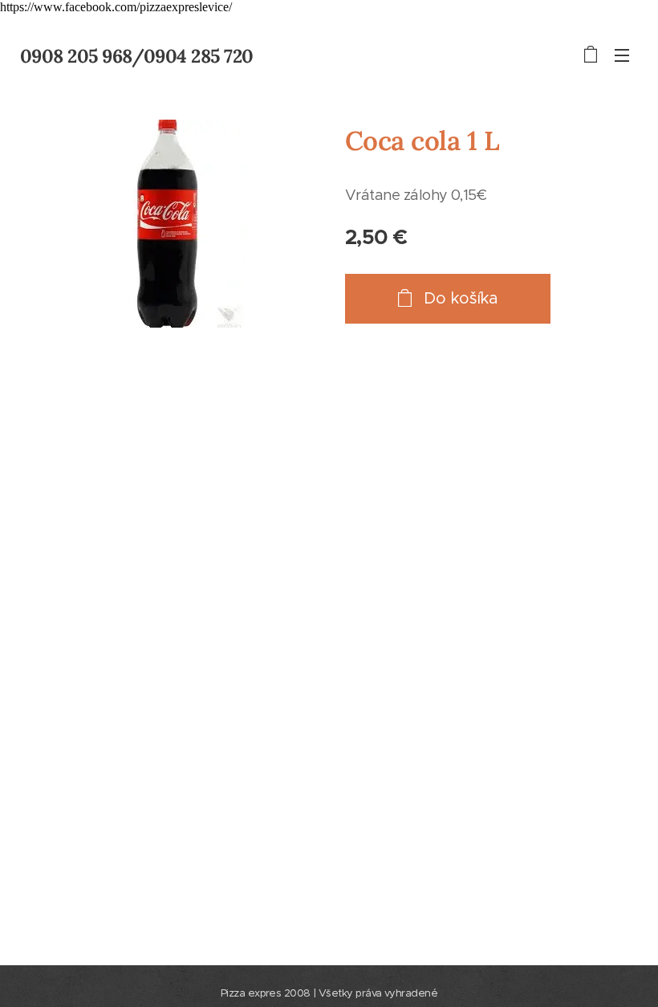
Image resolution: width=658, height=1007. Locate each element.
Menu (622, 55)
